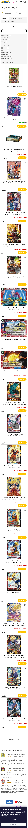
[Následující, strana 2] (14, 736)
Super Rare (7, 52)
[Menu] (24, 1)
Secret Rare (7, 56)
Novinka (6, 39)
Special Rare (7, 58)
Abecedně (13, 21)
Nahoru (14, 743)
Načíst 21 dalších (14, 732)
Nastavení (13, 819)
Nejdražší (19, 18)
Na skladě (6, 35)
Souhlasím (13, 824)
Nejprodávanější (5, 21)
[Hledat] (16, 1)
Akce (5, 37)
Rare (5, 48)
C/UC (5, 50)
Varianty (21, 158)
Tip (5, 42)
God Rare (6, 54)
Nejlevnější (13, 18)
